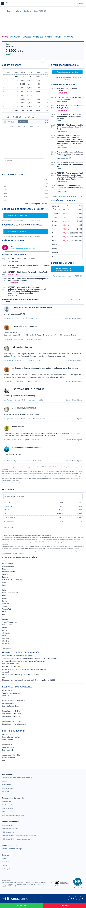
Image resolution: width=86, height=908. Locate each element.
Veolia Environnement (10, 593)
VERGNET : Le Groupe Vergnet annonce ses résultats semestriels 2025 (70, 187)
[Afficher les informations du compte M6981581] (6, 309)
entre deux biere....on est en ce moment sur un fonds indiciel (23, 661)
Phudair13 (10, 400)
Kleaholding (6, 644)
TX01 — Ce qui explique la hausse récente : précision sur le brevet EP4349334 (30, 658)
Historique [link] (68, 37)
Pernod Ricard (7, 625)
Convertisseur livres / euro (11, 721)
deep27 (30, 381)
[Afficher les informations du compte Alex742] (6, 449)
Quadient (5, 603)
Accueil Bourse (7, 690)
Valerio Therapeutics (9, 622)
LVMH (4, 582)
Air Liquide (6, 633)
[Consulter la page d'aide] (75, 3)
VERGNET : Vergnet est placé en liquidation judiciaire (28, 265)
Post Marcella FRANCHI (10, 664)
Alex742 (9, 461)
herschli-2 (31, 318)
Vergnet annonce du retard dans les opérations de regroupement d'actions (69, 116)
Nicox (4, 585)
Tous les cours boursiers (11, 693)
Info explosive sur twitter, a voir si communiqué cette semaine (24, 669)
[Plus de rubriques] (82, 37)
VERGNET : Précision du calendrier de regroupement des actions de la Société (28, 279)
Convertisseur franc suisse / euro (14, 724)
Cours (5, 37)
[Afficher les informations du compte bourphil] (6, 327)
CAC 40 (6, 510)
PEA (3, 760)
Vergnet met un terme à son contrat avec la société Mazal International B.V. (70, 164)
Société (48, 37)
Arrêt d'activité (18, 426)
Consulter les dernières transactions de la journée (67, 78)
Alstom (4, 598)
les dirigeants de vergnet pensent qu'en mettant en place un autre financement (45, 368)
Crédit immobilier (8, 747)
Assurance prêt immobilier (11, 755)
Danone (5, 577)
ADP (3, 614)
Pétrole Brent (8, 506)
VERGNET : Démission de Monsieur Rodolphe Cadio (28, 272)
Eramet (4, 595)
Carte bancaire (7, 739)
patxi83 (27, 439)
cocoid (29, 461)
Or (5, 514)
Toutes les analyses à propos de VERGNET (67, 276)
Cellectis (5, 574)
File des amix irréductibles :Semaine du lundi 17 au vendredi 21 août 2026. (28, 680)
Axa (3, 561)
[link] (17, 778)
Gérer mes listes (8, 527)
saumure (9, 381)
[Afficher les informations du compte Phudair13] (6, 390)
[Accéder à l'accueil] (3, 11)
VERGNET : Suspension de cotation (21, 259)
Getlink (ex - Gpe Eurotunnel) (12, 580)
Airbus (4, 630)
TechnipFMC (6, 609)
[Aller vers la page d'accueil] (6, 3)
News (4, 677)
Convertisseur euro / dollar (11, 716)
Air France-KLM (7, 563)
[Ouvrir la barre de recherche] (72, 3)
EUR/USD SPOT (9, 517)
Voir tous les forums (77, 300)
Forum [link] (58, 37)
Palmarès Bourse (8, 703)
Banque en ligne (8, 734)
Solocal (4, 606)
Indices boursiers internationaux (13, 700)
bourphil (9, 339)
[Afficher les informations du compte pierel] (6, 428)
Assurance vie (7, 744)
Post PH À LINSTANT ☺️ (11, 666)
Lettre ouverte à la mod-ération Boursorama (17, 655)
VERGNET (10, 46)
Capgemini (6, 638)
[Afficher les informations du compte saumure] (6, 369)
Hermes (5, 619)
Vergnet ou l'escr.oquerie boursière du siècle (33, 307)
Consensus (38, 37)
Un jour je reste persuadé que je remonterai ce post (20, 674)
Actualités (15, 37)
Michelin (5, 569)
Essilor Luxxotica (8, 566)
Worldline (5, 641)
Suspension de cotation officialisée (27, 447)
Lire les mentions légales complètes (12, 483)
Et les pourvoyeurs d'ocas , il (24, 407)
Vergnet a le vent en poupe (25, 326)
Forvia (4, 601)
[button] (2, 3)
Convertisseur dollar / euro (11, 713)
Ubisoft (4, 627)
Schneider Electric (8, 571)
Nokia (4, 590)
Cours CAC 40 (7, 695)
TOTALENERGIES (10, 521)
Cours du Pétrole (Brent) (11, 706)
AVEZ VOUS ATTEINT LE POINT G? (29, 389)
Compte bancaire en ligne (11, 737)
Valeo (4, 612)
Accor (4, 635)
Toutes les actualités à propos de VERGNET (67, 196)
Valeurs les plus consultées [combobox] (14, 496)
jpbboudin (10, 360)
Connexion (80, 4)
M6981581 (10, 318)
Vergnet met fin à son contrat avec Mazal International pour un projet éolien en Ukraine (70, 154)
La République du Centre (22, 347)
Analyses (27, 37)
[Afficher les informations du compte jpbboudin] (6, 348)
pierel (8, 439)
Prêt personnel (7, 750)
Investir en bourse (8, 758)
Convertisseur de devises (11, 711)
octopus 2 (5, 672)
